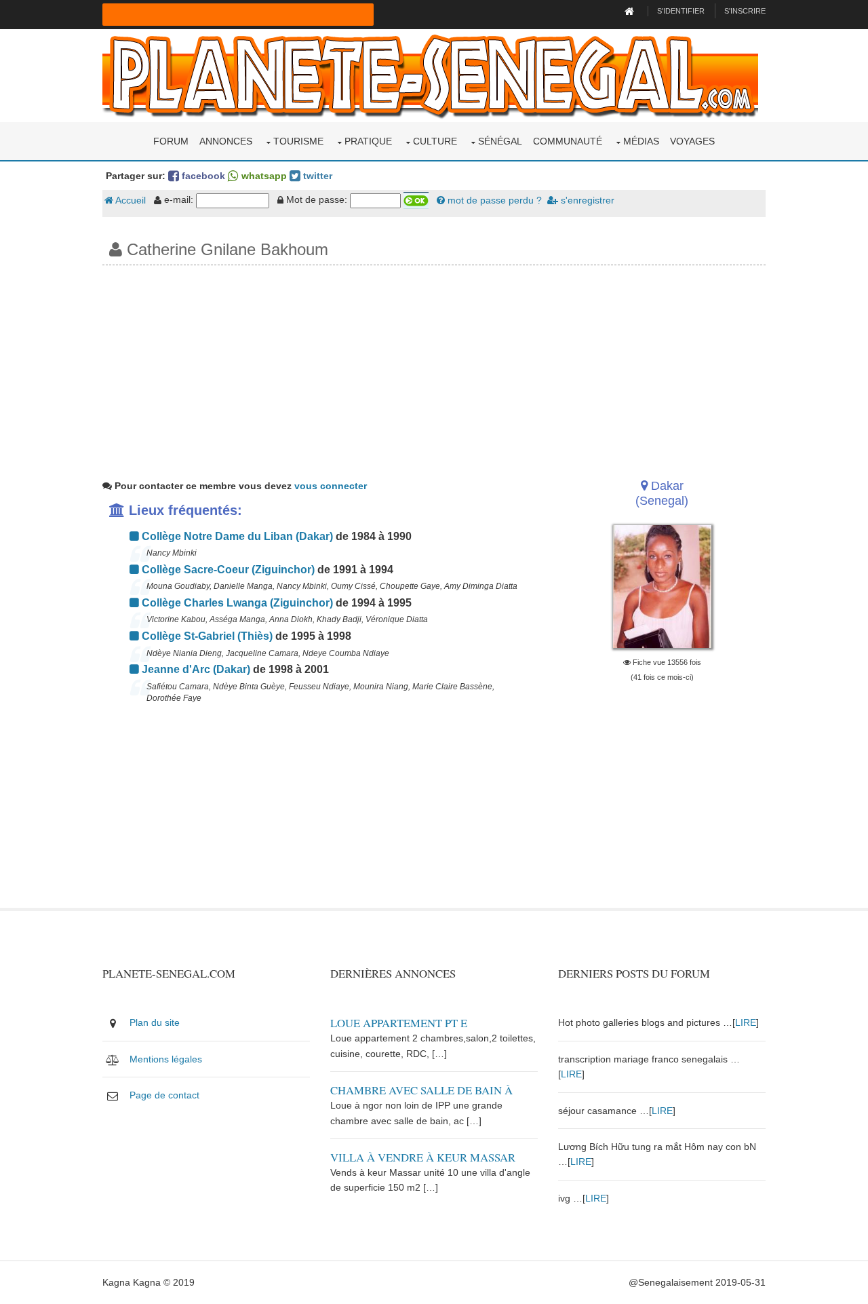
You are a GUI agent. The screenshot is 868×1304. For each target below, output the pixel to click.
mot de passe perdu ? (493, 200)
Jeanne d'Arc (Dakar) (194, 669)
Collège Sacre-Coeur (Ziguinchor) (227, 569)
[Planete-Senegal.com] (430, 74)
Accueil (129, 200)
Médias (641, 141)
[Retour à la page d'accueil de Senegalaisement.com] (631, 11)
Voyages (692, 141)
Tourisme (298, 141)
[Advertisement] (434, 367)
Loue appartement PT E (398, 1023)
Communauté (567, 141)
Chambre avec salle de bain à (421, 1090)
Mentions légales (166, 1059)
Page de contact (164, 1095)
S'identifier (681, 11)
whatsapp (263, 175)
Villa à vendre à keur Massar (422, 1157)
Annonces (225, 141)
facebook (202, 175)
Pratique (368, 141)
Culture (435, 141)
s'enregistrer (586, 200)
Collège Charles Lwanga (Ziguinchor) (236, 603)
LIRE (745, 1022)
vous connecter (330, 485)
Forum (171, 141)
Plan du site (155, 1022)
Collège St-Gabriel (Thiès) (206, 636)
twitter (316, 175)
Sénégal (500, 141)
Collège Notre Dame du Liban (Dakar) (236, 536)
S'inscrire (745, 11)
